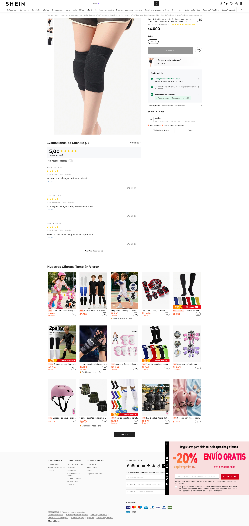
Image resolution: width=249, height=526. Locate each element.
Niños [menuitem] (81, 10)
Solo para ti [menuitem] (24, 10)
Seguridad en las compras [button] (165, 94)
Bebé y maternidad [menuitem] (192, 10)
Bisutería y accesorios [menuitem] (124, 10)
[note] (122, 318)
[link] (226, 3)
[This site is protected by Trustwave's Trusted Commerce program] (128, 512)
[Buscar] (156, 3)
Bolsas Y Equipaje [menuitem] (229, 10)
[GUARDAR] (198, 50)
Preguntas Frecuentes (94, 474)
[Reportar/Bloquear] (139, 188)
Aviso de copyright (77, 518)
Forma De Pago (92, 467)
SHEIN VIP (71, 485)
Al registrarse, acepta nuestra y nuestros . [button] (205, 482)
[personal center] (221, 3)
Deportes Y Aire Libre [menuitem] (211, 10)
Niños (62, 15)
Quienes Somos (53, 464)
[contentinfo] (165, 507)
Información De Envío (75, 464)
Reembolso (71, 471)
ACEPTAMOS (131, 503)
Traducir (50, 181)
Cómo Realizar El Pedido (73, 474)
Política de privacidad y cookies (77, 515)
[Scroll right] (241, 9)
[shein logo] (15, 3)
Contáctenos (91, 464)
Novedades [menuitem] (36, 10)
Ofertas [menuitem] (46, 10)
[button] (236, 3)
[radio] (153, 41)
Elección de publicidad (104, 518)
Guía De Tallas (72, 481)
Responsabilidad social (56, 467)
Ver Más (124, 434)
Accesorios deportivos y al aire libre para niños (118, 15)
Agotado (170, 50)
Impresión (90, 518)
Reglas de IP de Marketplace (58, 518)
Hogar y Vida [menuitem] (177, 10)
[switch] (70, 160)
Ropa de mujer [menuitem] (57, 10)
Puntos (89, 471)
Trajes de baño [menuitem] (71, 10)
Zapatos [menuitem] (139, 10)
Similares (160, 63)
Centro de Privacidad (55, 515)
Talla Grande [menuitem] (91, 10)
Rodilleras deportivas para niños (147, 15)
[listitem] (62, 296)
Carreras (51, 471)
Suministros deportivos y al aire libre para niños (83, 15)
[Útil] (128, 188)
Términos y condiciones (99, 515)
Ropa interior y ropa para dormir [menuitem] (157, 10)
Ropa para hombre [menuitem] (106, 10)
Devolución (71, 467)
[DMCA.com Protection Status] (134, 512)
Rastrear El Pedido (74, 478)
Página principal (52, 15)
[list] (146, 466)
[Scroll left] (238, 9)
